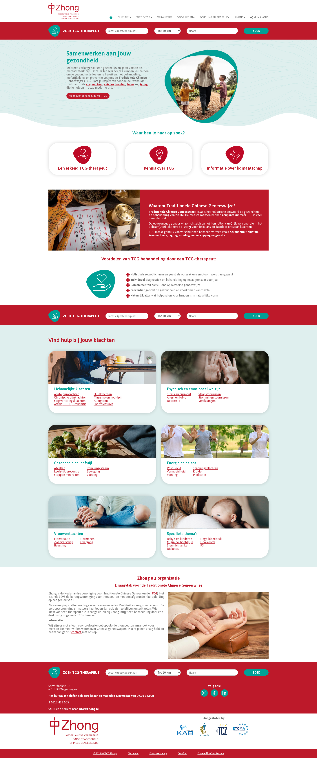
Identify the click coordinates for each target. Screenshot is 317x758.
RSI (202, 545)
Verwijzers (164, 17)
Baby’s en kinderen (179, 538)
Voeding (92, 474)
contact (76, 632)
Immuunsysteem (98, 468)
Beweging (93, 471)
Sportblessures (103, 404)
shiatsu (109, 84)
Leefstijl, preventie (66, 471)
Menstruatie (62, 538)
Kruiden (198, 471)
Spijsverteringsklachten (69, 400)
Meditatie (199, 474)
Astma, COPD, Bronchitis (70, 404)
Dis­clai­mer (133, 753)
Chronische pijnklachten (70, 397)
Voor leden (185, 17)
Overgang (86, 542)
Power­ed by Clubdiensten (211, 753)
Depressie (173, 400)
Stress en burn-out (179, 394)
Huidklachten (103, 394)
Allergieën (101, 400)
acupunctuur (94, 84)
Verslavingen (207, 400)
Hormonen (87, 538)
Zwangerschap (63, 542)
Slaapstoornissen (209, 394)
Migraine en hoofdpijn (108, 397)
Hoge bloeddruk (211, 538)
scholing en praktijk (214, 17)
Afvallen (59, 468)
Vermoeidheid (176, 471)
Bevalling (60, 545)
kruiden (120, 84)
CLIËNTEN (124, 17)
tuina (130, 84)
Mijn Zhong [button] (261, 17)
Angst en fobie (176, 397)
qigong (143, 84)
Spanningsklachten (205, 468)
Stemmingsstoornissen (213, 397)
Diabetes (173, 548)
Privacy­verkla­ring (158, 753)
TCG (154, 593)
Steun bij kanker (178, 545)
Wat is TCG (143, 17)
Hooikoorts (207, 542)
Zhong (239, 17)
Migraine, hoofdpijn (180, 542)
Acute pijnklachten (66, 394)
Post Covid (174, 468)
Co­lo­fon (182, 753)
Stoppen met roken (66, 474)
